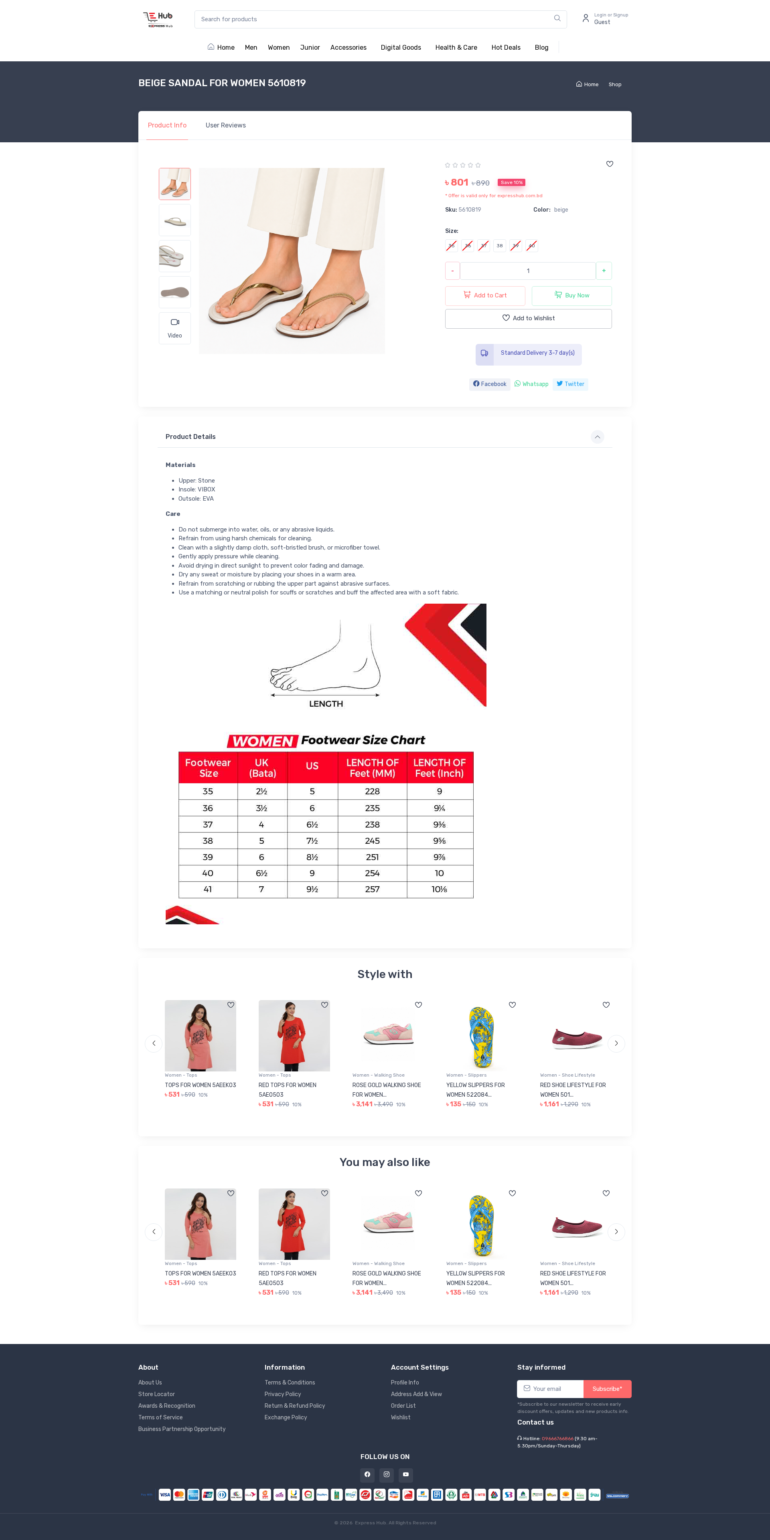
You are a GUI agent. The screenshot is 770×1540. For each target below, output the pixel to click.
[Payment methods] (385, 1494)
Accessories (348, 47)
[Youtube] (406, 1475)
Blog (542, 47)
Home (226, 47)
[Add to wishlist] (609, 165)
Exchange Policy (286, 1417)
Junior (310, 47)
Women (279, 47)
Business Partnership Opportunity (182, 1429)
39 (516, 246)
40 (532, 246)
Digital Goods (401, 47)
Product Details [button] (191, 437)
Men (251, 47)
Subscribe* (607, 1388)
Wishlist (401, 1417)
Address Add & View (416, 1394)
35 (451, 246)
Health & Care (456, 47)
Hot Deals (506, 47)
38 (499, 246)
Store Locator (156, 1394)
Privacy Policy (283, 1394)
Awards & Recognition (166, 1406)
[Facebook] (367, 1475)
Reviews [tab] (226, 125)
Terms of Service (160, 1417)
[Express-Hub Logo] (158, 19)
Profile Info (405, 1382)
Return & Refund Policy (295, 1406)
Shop (615, 84)
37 (483, 246)
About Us (150, 1382)
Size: (451, 231)
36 (468, 246)
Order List (403, 1406)
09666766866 (557, 1438)
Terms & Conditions (290, 1382)
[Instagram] (386, 1475)
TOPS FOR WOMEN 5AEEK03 (200, 1085)
